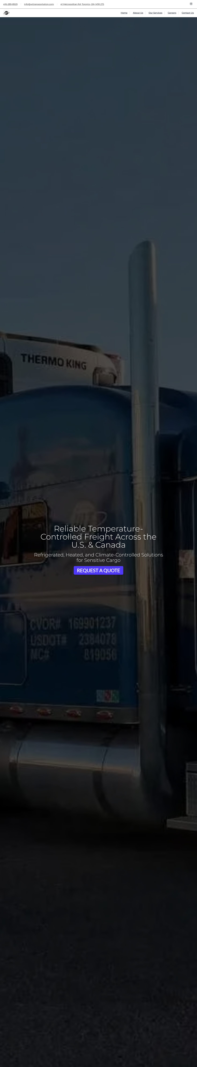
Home (124, 13)
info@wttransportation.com (39, 4)
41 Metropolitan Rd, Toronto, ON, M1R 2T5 (82, 4)
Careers (172, 13)
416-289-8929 (10, 4)
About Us (138, 13)
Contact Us (188, 13)
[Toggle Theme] (191, 4)
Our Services (155, 13)
